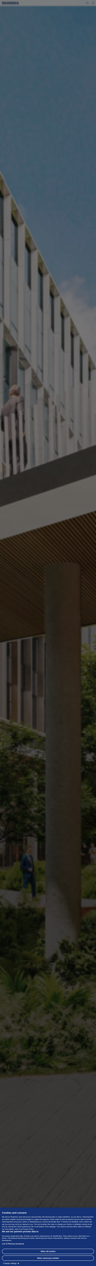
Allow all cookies (48, 1251)
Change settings (9, 1263)
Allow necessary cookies (48, 1258)
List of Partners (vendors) (13, 1244)
